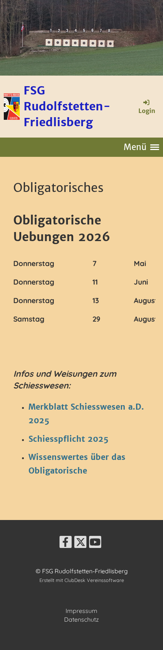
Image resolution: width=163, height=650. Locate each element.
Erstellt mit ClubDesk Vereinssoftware (81, 580)
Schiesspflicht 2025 (68, 439)
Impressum (81, 610)
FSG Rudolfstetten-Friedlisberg (67, 106)
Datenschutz (81, 619)
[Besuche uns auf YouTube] (95, 543)
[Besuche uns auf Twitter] (80, 543)
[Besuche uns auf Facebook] (66, 543)
